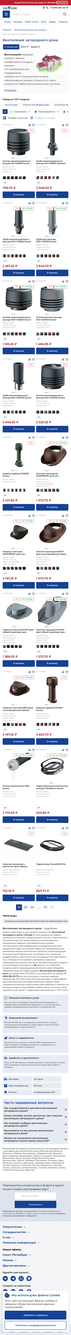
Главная (7, 30)
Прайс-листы (31, 22)
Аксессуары (11, 104)
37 (45, 907)
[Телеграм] (13, 1278)
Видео (52, 22)
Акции (7, 22)
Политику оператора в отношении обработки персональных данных (32, 1212)
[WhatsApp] (21, 1278)
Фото (44, 22)
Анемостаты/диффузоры (36, 104)
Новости (63, 22)
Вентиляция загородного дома (19, 34)
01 (19, 907)
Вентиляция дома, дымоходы (30, 30)
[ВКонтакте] (5, 1278)
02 (25, 907)
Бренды (18, 22)
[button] (13, 392)
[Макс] (29, 1278)
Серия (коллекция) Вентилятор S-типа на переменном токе (36, 921)
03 (32, 907)
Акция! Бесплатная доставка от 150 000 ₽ (35, 2)
